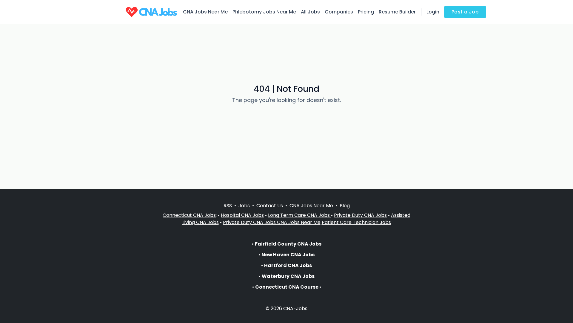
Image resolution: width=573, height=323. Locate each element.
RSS (228, 205)
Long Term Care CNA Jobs (299, 215)
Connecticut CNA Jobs (189, 215)
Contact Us (269, 205)
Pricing (366, 11)
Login (432, 11)
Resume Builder (397, 11)
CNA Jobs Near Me (205, 11)
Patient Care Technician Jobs (356, 222)
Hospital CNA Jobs (242, 215)
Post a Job (465, 11)
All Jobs (310, 11)
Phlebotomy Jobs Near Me (264, 11)
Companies (339, 11)
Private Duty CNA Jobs (360, 215)
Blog (345, 205)
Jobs (244, 205)
